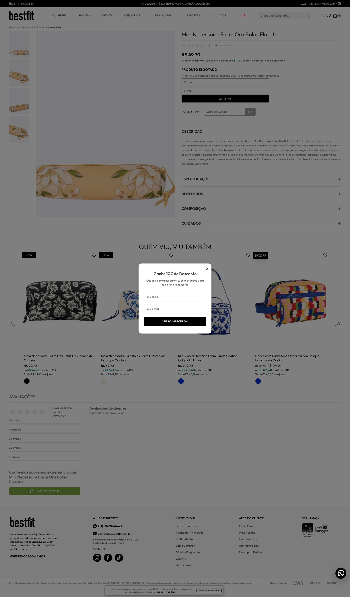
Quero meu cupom (175, 321)
